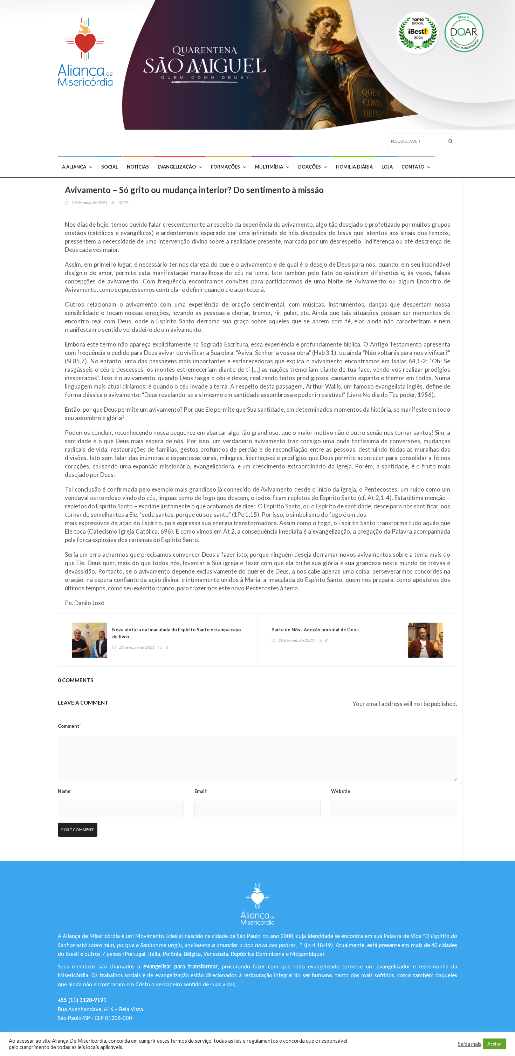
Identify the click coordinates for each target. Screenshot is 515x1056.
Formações (225, 167)
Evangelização (177, 167)
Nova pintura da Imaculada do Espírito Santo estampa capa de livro (176, 633)
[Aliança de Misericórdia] (88, 50)
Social (109, 167)
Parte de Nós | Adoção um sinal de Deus (315, 629)
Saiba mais (469, 1044)
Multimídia (269, 167)
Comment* (69, 726)
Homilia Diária (354, 167)
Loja (387, 167)
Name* (65, 791)
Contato (412, 167)
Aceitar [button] (494, 1044)
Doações (309, 167)
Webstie (340, 791)
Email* (201, 791)
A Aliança (74, 167)
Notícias (138, 167)
